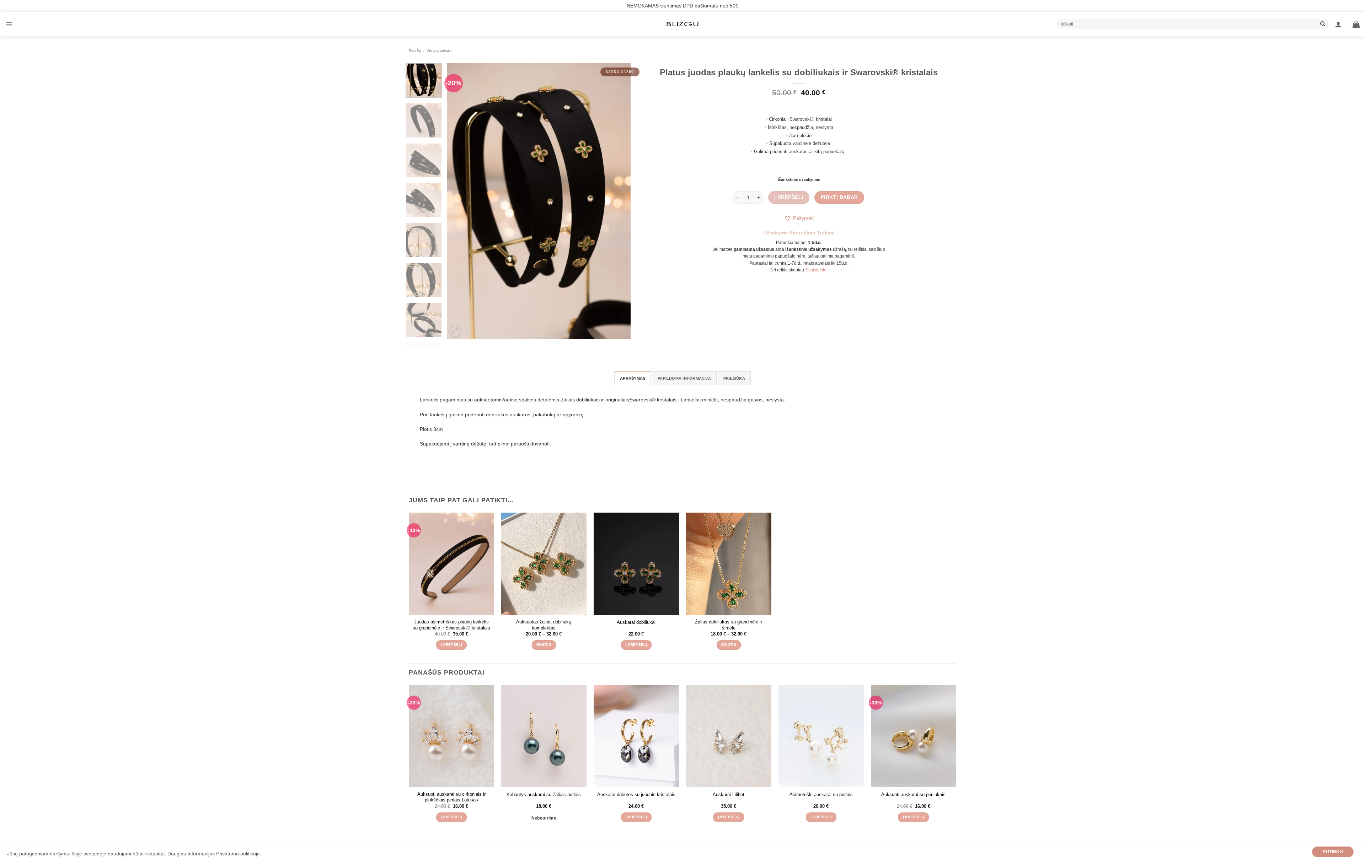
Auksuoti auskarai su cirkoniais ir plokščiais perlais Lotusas (451, 797)
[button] (9, 24)
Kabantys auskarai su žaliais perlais (544, 794)
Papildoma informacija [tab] (684, 378)
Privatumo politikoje (238, 854)
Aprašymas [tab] (632, 378)
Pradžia (415, 51)
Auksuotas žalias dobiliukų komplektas (543, 625)
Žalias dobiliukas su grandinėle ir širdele (728, 625)
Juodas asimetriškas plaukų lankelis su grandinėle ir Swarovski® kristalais (451, 625)
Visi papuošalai (439, 51)
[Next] (618, 200)
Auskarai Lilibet (728, 794)
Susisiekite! (816, 269)
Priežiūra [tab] (734, 378)
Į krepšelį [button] (451, 645)
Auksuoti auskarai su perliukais (913, 794)
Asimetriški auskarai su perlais (821, 794)
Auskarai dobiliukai (636, 622)
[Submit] (1322, 24)
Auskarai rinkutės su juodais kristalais (636, 794)
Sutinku (1333, 851)
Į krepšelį (788, 197)
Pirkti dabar (839, 197)
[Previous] (459, 200)
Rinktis (543, 645)
